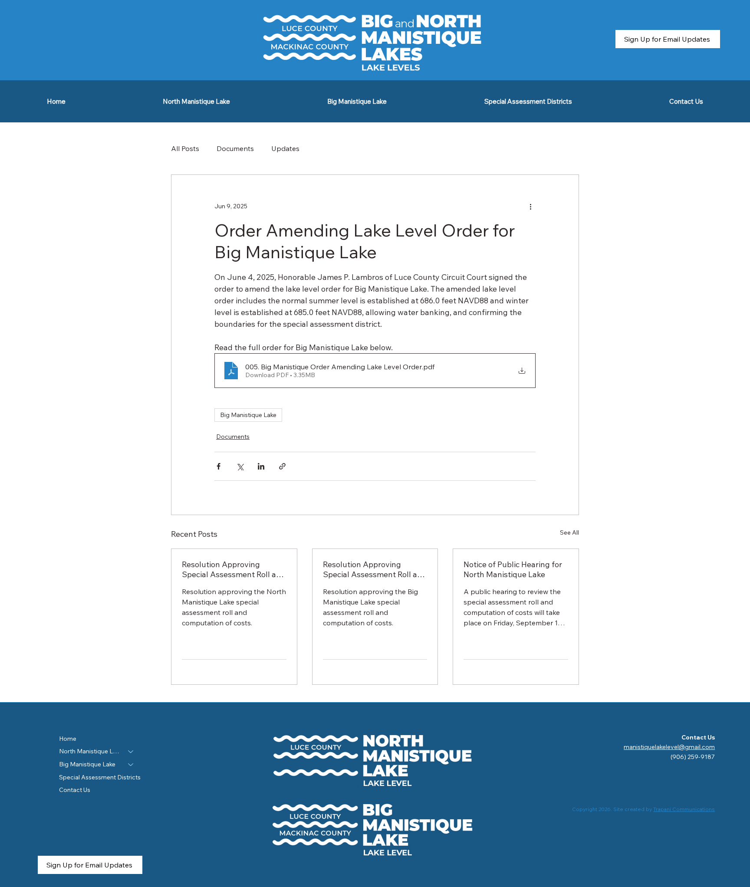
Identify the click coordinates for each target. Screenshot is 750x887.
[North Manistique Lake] (131, 751)
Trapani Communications (684, 809)
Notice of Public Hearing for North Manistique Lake (513, 569)
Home (67, 738)
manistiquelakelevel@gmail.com (669, 747)
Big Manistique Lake (248, 415)
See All (569, 532)
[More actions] (530, 206)
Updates (285, 148)
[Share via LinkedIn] (261, 466)
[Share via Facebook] (218, 466)
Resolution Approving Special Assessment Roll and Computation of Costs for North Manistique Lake (234, 569)
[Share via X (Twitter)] (240, 466)
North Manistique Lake (89, 751)
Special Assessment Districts (100, 777)
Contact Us (74, 790)
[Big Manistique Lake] (131, 764)
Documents (235, 148)
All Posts (185, 148)
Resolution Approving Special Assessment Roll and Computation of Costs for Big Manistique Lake (375, 569)
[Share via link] (282, 466)
